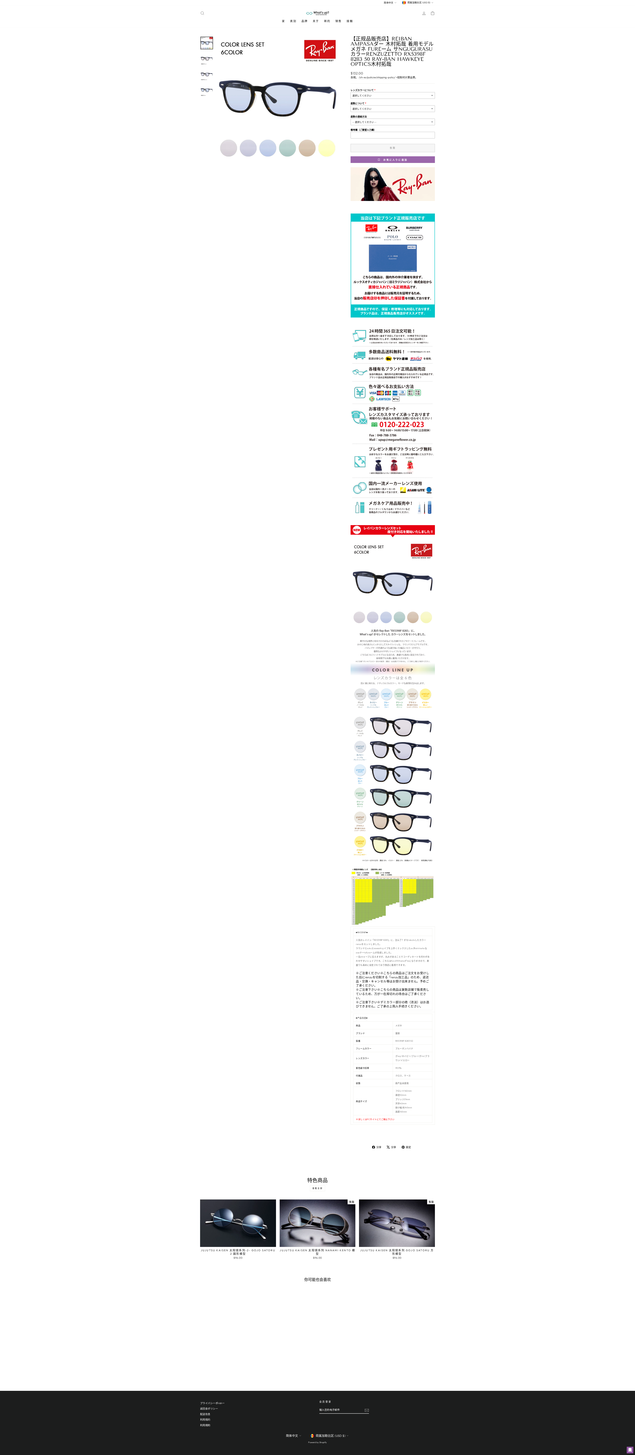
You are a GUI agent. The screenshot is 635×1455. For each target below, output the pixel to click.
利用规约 (205, 1419)
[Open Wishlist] (630, 1450)
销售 (338, 21)
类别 (293, 21)
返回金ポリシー (209, 1408)
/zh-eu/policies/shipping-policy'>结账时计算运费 (387, 77)
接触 (350, 21)
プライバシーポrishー (212, 1403)
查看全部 (317, 1188)
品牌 (304, 21)
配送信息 (205, 1414)
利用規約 (205, 1425)
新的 (327, 21)
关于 (316, 21)
